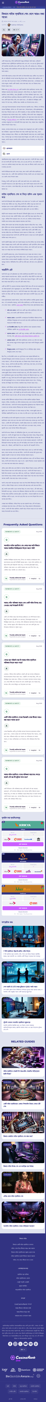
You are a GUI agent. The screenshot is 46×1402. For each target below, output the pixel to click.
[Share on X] (4, 29)
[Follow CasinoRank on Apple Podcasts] (36, 1344)
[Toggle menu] (3, 3)
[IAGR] (5, 1370)
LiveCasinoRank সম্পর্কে (23, 1304)
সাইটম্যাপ (35, 1399)
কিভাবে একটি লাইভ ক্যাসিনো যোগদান (23, 1244)
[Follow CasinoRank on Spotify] (31, 1344)
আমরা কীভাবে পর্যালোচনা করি (23, 1308)
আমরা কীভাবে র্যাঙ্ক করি (23, 1312)
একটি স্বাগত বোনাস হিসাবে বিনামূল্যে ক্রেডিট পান (27, 336)
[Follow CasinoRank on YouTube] (25, 1344)
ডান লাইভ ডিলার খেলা (13, 89)
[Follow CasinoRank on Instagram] (15, 1344)
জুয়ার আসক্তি (23, 1286)
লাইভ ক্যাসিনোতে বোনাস (23, 1278)
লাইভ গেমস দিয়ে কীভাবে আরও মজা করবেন (23, 1248)
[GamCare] (24, 1370)
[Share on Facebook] (9, 29)
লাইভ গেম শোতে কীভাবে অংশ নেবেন (23, 1260)
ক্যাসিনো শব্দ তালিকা (23, 1274)
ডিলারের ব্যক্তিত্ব (11, 119)
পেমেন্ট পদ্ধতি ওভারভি (23, 1282)
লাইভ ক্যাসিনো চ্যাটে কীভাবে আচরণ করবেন (23, 1256)
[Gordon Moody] (38, 1370)
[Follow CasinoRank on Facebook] (10, 1344)
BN (22, 1349)
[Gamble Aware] (20, 1376)
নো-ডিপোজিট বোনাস (24, 329)
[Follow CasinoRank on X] (20, 1344)
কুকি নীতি (10, 1399)
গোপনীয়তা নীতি (23, 1399)
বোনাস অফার (19, 305)
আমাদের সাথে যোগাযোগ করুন (23, 1315)
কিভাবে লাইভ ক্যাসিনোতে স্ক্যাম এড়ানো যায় (23, 1252)
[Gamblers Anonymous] (13, 1370)
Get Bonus (23, 844)
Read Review (23, 848)
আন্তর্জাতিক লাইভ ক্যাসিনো (23, 1289)
